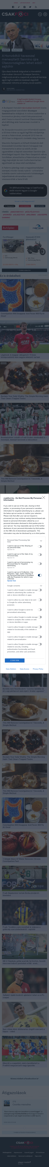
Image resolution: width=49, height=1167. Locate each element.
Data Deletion (11, 669)
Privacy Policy (38, 669)
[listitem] (24, 541)
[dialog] (24, 583)
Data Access (24, 669)
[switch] (40, 546)
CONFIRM (14, 660)
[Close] (44, 498)
